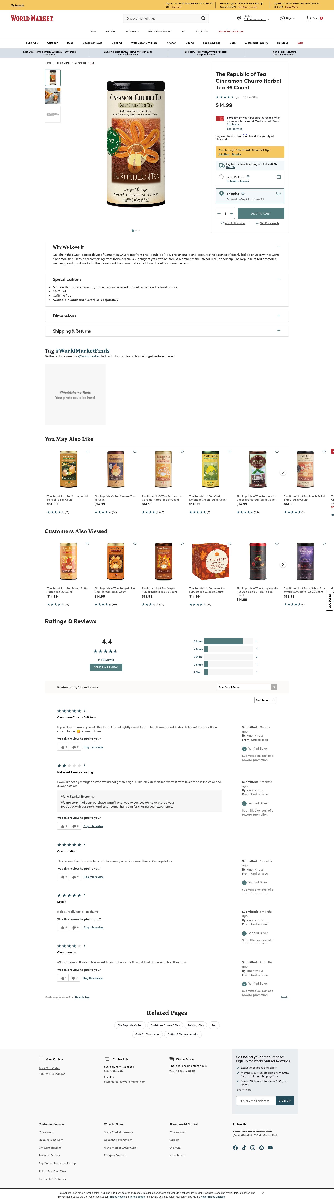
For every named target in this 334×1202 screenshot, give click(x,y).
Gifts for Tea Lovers (147, 1034)
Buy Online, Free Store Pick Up (57, 1163)
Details (253, 6)
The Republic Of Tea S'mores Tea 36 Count (115, 497)
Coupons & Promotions (118, 1140)
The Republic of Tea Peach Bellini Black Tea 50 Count (304, 497)
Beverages (80, 62)
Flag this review (93, 747)
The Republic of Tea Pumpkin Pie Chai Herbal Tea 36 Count (115, 589)
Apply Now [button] (233, 124)
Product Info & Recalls (52, 1179)
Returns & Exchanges (52, 1074)
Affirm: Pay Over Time (52, 1171)
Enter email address (255, 1101)
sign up (285, 1101)
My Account (46, 1132)
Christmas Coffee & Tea (165, 1025)
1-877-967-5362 (113, 1071)
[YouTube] (270, 1147)
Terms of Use (137, 1196)
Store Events (177, 1155)
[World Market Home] (32, 18)
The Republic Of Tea (130, 1025)
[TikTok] (244, 1147)
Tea (92, 62)
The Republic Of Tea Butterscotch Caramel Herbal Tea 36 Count (162, 497)
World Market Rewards (118, 1132)
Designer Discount (115, 1155)
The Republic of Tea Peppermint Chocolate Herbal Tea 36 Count (256, 497)
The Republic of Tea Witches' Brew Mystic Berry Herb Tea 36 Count (305, 589)
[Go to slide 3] (139, 230)
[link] (314, 18)
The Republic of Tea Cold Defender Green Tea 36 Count (208, 497)
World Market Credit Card (120, 1147)
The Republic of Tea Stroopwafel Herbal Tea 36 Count (67, 497)
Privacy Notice (117, 1196)
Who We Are (177, 1132)
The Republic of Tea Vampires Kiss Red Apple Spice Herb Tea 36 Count (257, 591)
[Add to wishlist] (87, 452)
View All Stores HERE (182, 1071)
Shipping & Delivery (51, 1140)
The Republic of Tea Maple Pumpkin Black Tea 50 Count (159, 589)
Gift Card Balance (50, 1147)
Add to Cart (261, 213)
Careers (174, 1140)
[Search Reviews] (274, 687)
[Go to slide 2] (136, 230)
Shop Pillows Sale (128, 54)
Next (285, 997)
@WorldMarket (242, 1135)
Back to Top (82, 997)
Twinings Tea (196, 1025)
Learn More (291, 6)
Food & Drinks (63, 62)
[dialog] (167, 1195)
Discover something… (141, 18)
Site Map (175, 1147)
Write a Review (106, 667)
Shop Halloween (206, 54)
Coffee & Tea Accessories (183, 1034)
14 (238, 97)
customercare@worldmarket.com (124, 1081)
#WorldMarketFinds (266, 1135)
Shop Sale (49, 54)
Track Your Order (49, 1068)
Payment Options (49, 1155)
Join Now (176, 6)
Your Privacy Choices (213, 1196)
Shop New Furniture (284, 54)
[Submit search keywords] (203, 17)
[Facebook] (235, 1147)
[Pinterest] (261, 1147)
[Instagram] (252, 1147)
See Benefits (234, 128)
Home (48, 62)
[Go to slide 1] (133, 230)
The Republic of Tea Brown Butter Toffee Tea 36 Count (68, 589)
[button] (32, 42)
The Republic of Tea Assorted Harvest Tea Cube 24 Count (207, 589)
